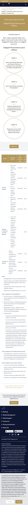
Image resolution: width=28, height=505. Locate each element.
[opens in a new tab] (9, 431)
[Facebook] (10, 434)
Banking (5, 412)
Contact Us (6, 421)
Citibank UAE (4, 1)
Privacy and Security (9, 424)
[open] (3, 4)
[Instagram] (12, 434)
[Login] (26, 4)
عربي (25, 1)
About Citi (6, 427)
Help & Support (7, 418)
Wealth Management (9, 415)
